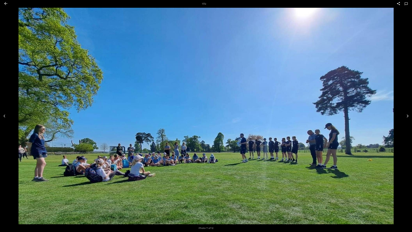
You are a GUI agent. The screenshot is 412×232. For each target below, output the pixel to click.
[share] (398, 4)
